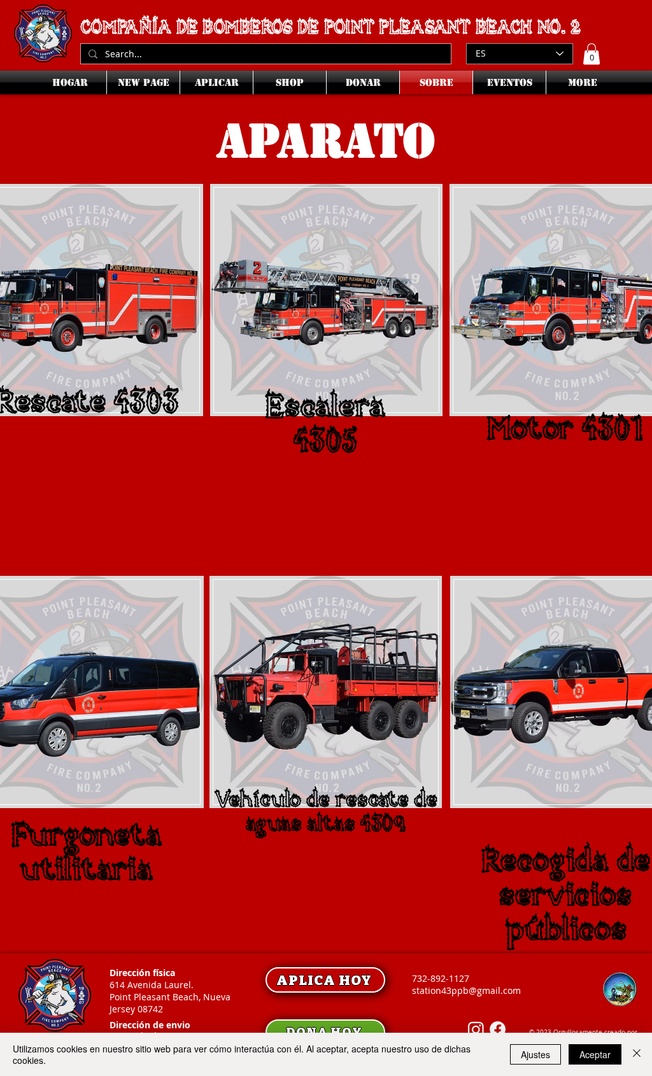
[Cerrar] (636, 1054)
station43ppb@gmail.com (466, 990)
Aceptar (595, 1054)
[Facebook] (497, 1029)
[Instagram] (475, 1029)
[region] (325, 368)
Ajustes (535, 1054)
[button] (591, 53)
